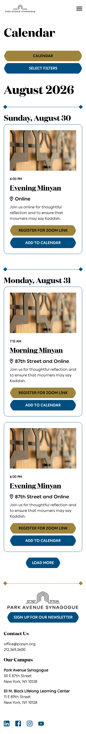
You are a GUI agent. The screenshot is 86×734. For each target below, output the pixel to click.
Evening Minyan (35, 188)
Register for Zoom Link (43, 230)
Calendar (43, 56)
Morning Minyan (36, 350)
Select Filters (43, 68)
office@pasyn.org (20, 644)
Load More (43, 562)
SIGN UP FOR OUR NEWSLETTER (43, 617)
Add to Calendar (43, 242)
